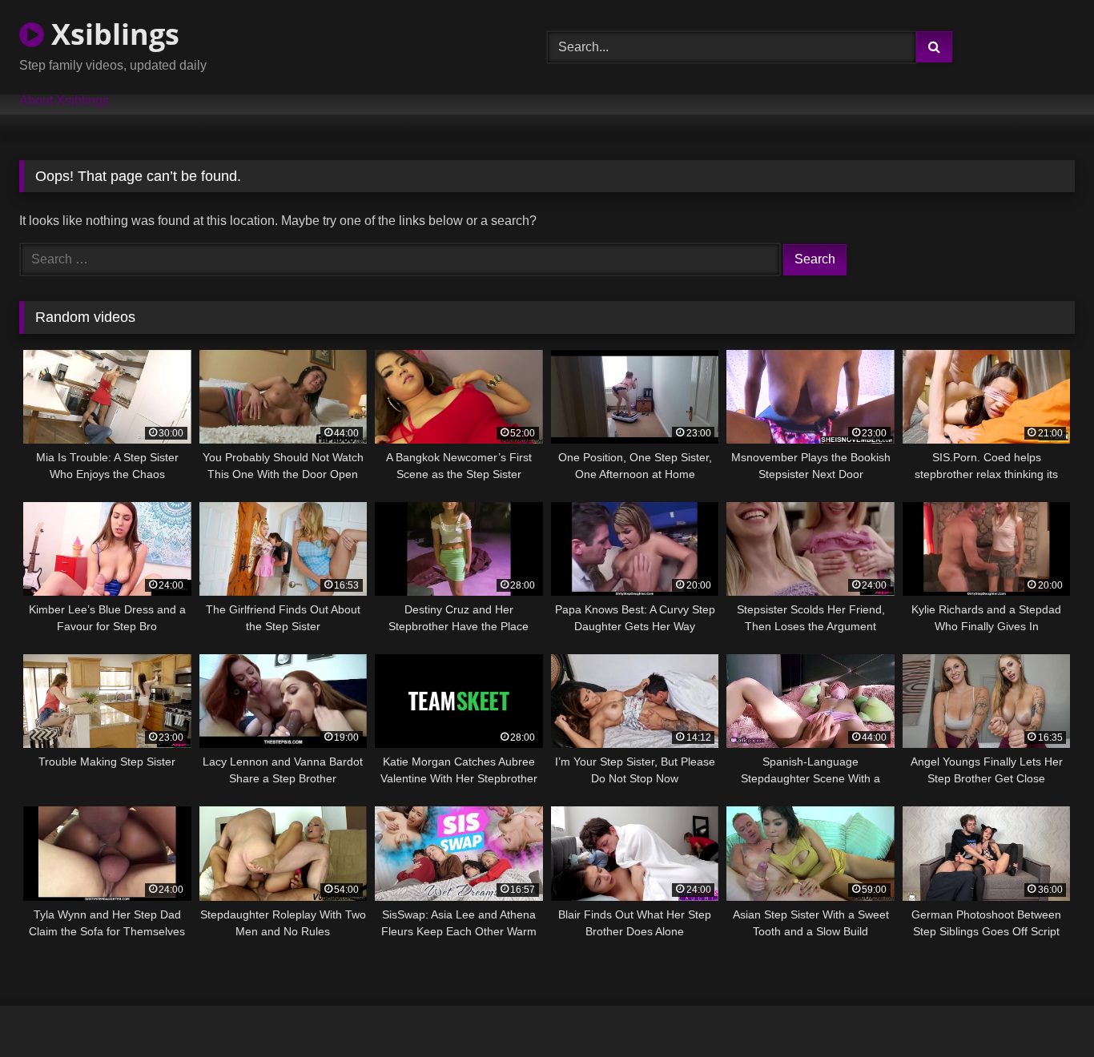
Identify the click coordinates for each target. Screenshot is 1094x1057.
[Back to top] (1044, 1009)
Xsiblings (111, 34)
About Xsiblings (64, 100)
